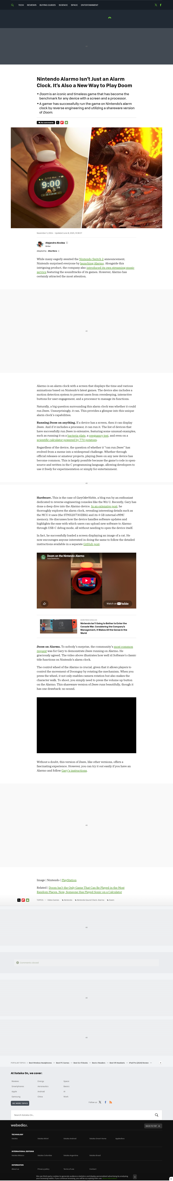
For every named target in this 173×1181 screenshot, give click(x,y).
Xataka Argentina (71, 1155)
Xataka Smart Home (97, 1138)
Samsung (16, 1096)
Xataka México (18, 1155)
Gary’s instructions (74, 770)
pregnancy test (98, 435)
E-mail (66, 122)
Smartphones (18, 1086)
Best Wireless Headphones (40, 1062)
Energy (41, 1081)
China (40, 1096)
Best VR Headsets (117, 1062)
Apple (14, 1091)
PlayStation (69, 880)
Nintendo (68, 900)
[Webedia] (19, 1125)
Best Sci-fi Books (81, 1062)
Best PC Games (63, 1062)
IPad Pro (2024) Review (139, 1062)
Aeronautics (43, 1086)
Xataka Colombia (45, 1155)
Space (74, 4)
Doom (111, 900)
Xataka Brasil (95, 1155)
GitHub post (91, 544)
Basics (66, 1086)
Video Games (53, 900)
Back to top (151, 1126)
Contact (92, 1169)
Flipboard (62, 122)
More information (109, 1178)
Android (41, 1091)
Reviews (31, 4)
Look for (156, 1115)
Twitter (155, 5)
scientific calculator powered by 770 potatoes (67, 440)
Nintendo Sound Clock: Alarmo (90, 900)
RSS (111, 1102)
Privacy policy (43, 1169)
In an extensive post (104, 506)
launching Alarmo (92, 263)
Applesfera (119, 1138)
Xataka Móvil (43, 1138)
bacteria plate (76, 435)
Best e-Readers (99, 1062)
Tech (21, 4)
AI (64, 1091)
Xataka (15, 1138)
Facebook (160, 5)
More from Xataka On (88, 620)
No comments (47, 122)
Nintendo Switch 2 (91, 259)
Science (63, 4)
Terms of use (69, 1169)
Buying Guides (48, 4)
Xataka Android (70, 1138)
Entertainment (89, 4)
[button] (56, 242)
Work (66, 1096)
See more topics (20, 1103)
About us (15, 1169)
